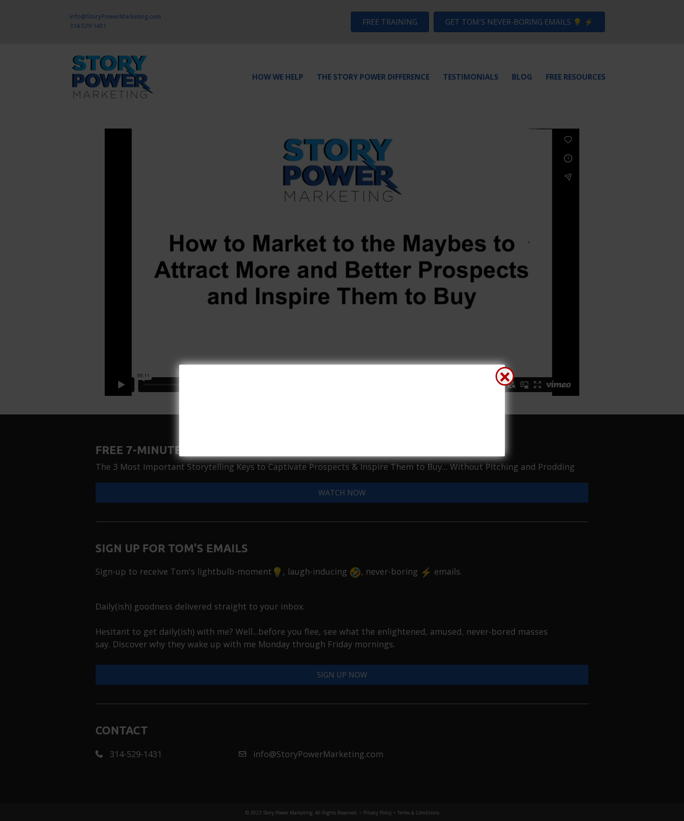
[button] (505, 376)
